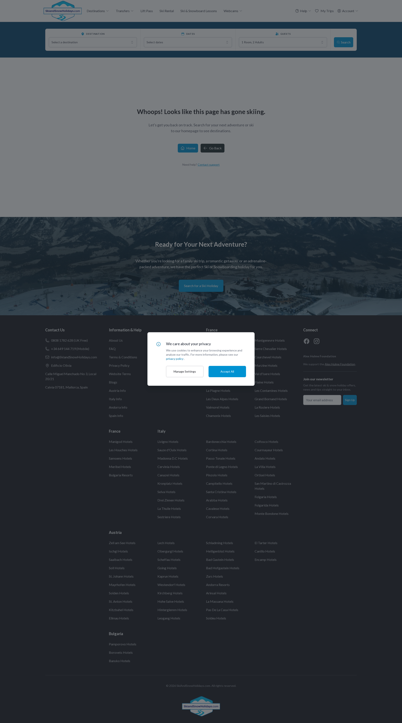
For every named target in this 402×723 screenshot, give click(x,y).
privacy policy (174, 358)
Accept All (227, 371)
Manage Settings (185, 371)
